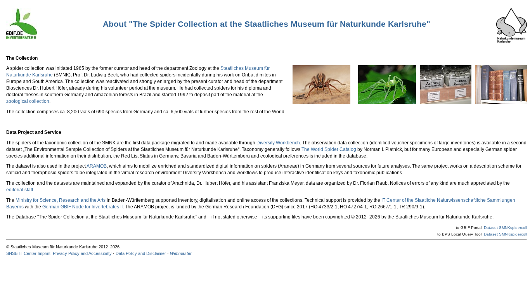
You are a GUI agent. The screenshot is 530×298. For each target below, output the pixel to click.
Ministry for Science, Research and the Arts (61, 200)
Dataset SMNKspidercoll (505, 227)
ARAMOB (97, 166)
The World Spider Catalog (328, 149)
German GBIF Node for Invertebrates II (82, 207)
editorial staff (19, 189)
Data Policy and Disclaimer (141, 253)
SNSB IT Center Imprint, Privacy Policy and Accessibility (59, 253)
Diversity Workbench (278, 143)
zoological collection (27, 101)
